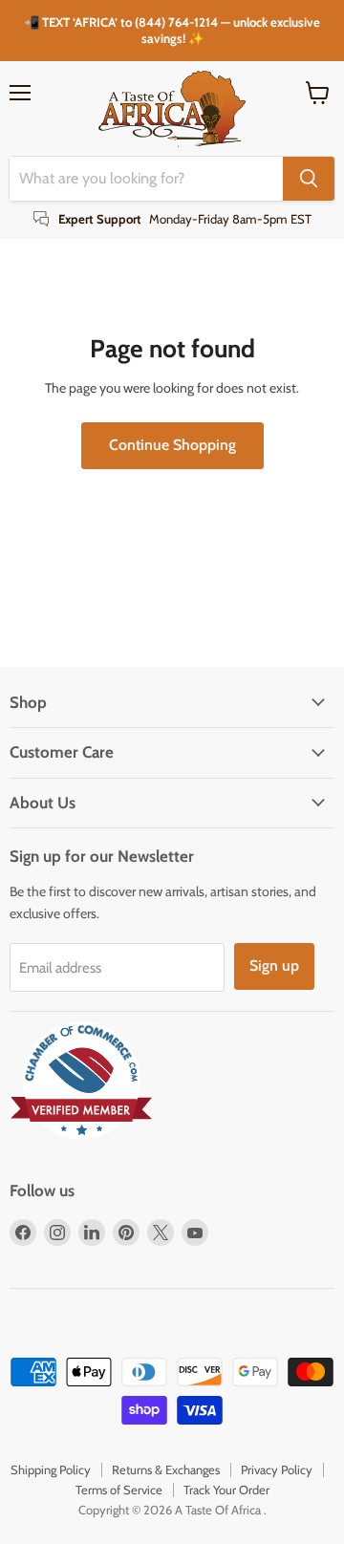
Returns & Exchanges (166, 1469)
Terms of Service (118, 1489)
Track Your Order (226, 1489)
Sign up (274, 965)
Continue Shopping (172, 445)
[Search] (308, 179)
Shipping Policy (51, 1469)
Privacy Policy (276, 1469)
